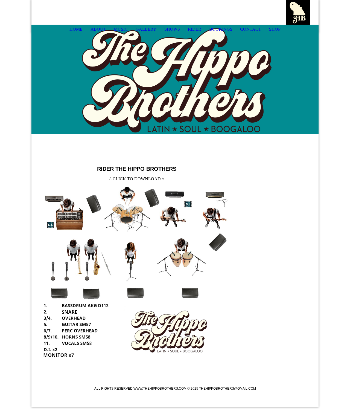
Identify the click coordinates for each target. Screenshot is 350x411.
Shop (275, 29)
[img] (298, 12)
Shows (172, 29)
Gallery (146, 29)
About (98, 29)
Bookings (220, 29)
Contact (250, 29)
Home (76, 29)
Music (121, 29)
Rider (194, 29)
